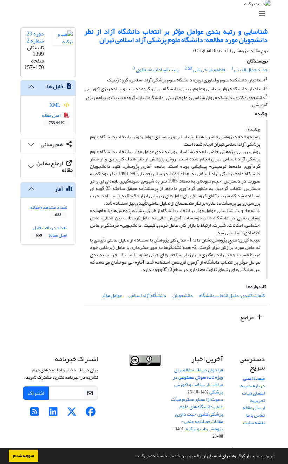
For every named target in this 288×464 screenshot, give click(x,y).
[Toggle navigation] (146, 14)
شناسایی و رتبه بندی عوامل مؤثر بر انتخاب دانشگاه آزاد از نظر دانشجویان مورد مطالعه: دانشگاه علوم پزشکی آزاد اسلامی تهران (176, 36)
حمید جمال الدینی (251, 69)
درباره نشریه (252, 385)
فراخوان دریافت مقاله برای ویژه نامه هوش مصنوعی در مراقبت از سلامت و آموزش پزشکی (198, 381)
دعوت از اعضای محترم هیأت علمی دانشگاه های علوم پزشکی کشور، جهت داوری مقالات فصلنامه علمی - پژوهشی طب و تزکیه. (197, 414)
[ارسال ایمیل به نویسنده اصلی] (190, 68)
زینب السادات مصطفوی (157, 69)
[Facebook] (90, 413)
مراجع (247, 317)
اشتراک (36, 393)
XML (55, 105)
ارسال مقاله (254, 407)
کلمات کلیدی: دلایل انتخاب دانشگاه (232, 295)
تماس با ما (255, 415)
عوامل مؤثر (112, 295)
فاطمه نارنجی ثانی (209, 69)
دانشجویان (182, 295)
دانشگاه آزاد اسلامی (147, 295)
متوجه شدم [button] (23, 455)
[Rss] (34, 413)
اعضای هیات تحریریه (253, 396)
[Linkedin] (53, 413)
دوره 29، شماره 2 (34, 37)
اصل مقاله (53, 119)
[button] (133, 457)
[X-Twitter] (71, 413)
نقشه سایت (254, 422)
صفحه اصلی (254, 378)
